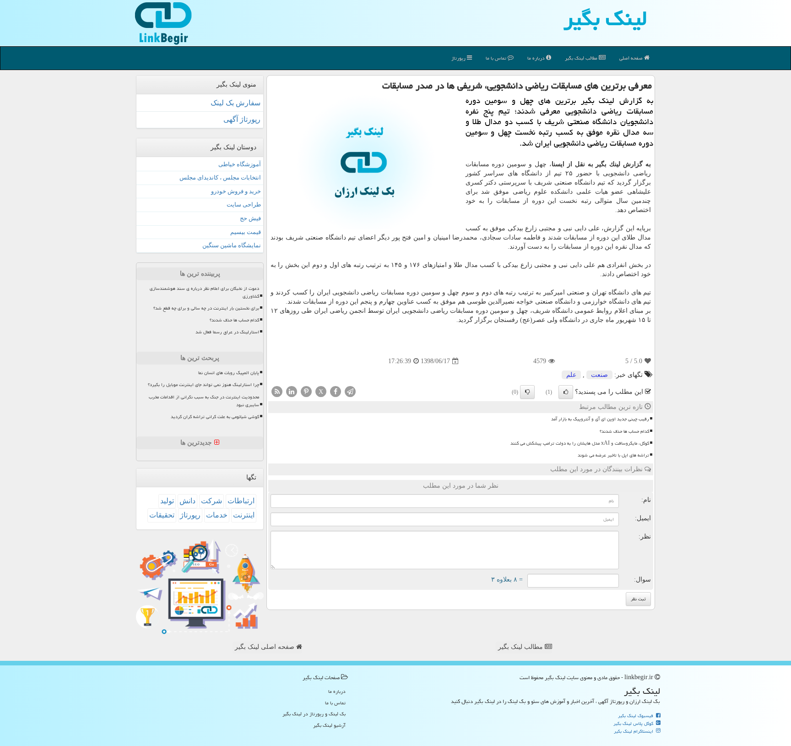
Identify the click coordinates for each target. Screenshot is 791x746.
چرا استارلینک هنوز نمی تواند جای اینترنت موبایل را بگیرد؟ (203, 384)
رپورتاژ (459, 58)
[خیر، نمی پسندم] (527, 392)
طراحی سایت (244, 204)
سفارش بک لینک (235, 103)
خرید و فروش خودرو (236, 191)
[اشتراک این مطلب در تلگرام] (350, 391)
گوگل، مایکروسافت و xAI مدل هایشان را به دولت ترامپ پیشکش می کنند (579, 443)
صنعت (599, 374)
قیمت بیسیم (245, 232)
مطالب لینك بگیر (582, 58)
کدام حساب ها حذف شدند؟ (624, 431)
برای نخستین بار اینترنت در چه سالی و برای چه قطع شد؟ (206, 308)
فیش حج (250, 218)
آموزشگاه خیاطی (239, 164)
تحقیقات (161, 515)
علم (571, 374)
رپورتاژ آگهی (241, 119)
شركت (211, 501)
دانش (187, 501)
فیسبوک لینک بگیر (636, 715)
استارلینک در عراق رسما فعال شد (227, 332)
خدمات (217, 515)
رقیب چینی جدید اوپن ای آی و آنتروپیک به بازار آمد (600, 419)
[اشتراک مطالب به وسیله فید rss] (277, 391)
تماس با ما (497, 58)
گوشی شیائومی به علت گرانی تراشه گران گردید (215, 416)
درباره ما (536, 58)
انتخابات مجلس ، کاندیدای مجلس (220, 177)
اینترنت (244, 515)
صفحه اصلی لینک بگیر (265, 646)
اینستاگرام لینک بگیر (634, 731)
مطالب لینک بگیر (521, 646)
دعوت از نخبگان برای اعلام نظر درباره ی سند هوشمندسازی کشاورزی (204, 292)
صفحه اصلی (631, 58)
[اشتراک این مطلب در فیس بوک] (335, 391)
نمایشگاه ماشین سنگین (231, 245)
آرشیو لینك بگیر (329, 725)
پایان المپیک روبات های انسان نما (228, 372)
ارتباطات (241, 501)
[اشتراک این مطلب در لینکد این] (291, 391)
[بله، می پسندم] (565, 392)
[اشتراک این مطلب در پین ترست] (306, 391)
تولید (167, 501)
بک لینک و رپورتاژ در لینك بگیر (314, 714)
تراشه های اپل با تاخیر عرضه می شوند (613, 455)
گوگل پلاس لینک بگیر (634, 723)
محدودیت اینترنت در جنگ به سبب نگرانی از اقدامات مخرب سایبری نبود (204, 400)
